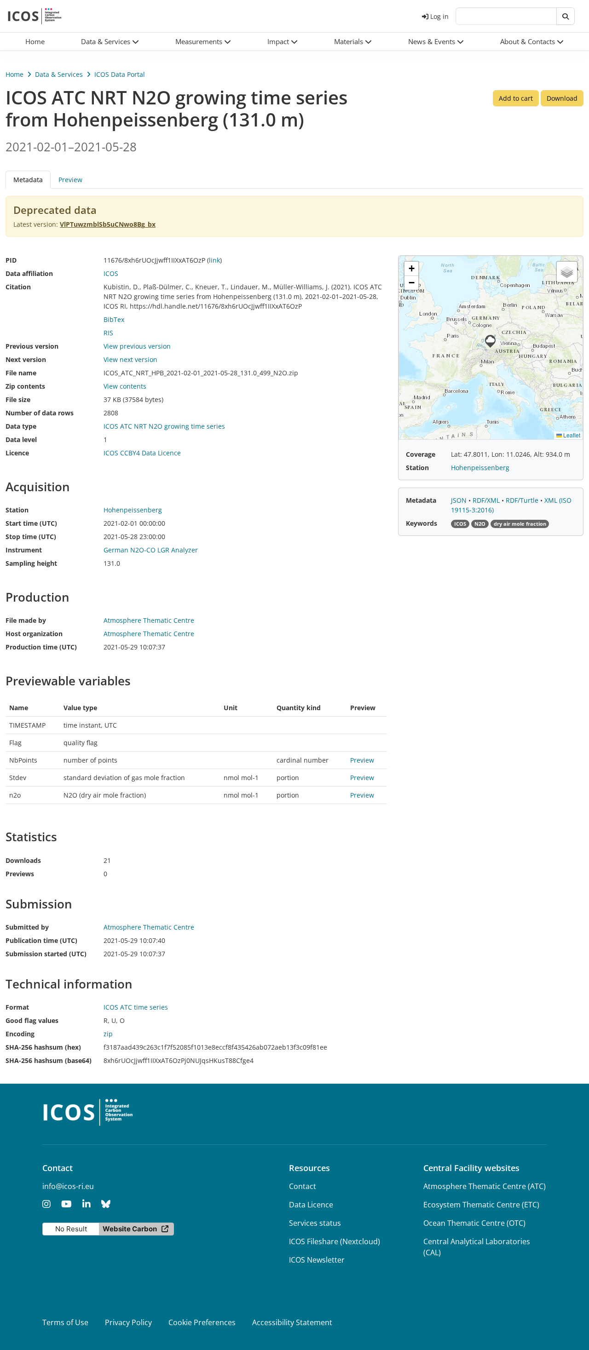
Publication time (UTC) (41, 940)
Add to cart (516, 98)
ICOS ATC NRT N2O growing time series (164, 426)
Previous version (32, 346)
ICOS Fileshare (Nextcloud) (334, 1241)
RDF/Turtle (523, 500)
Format (17, 1007)
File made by (26, 620)
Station (17, 510)
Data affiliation (29, 273)
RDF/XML (487, 500)
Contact (302, 1186)
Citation (18, 286)
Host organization (34, 633)
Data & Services (59, 74)
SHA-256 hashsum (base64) (49, 1060)
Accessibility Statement (292, 1322)
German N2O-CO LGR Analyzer (151, 550)
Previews (20, 873)
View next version (130, 359)
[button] (110, 42)
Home (14, 74)
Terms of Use (65, 1322)
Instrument (24, 550)
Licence (17, 452)
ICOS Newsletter (317, 1260)
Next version (26, 359)
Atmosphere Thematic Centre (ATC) (484, 1186)
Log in (439, 16)
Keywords (421, 523)
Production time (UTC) (41, 647)
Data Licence (311, 1205)
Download (562, 98)
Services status (315, 1223)
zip (108, 1033)
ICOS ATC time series (136, 1007)
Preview (70, 179)
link (214, 260)
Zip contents (25, 386)
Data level (21, 439)
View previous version (137, 346)
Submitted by (27, 927)
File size (18, 399)
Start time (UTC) (31, 523)
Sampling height (31, 563)
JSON (459, 500)
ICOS (111, 273)
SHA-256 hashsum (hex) (43, 1047)
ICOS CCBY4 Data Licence (142, 452)
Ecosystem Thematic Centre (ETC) (481, 1205)
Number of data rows (40, 412)
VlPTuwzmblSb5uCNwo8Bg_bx (108, 224)
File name (21, 372)
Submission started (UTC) (46, 953)
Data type (21, 426)
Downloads (23, 860)
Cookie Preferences (202, 1322)
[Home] (34, 16)
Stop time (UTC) (31, 536)
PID (11, 260)
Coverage (420, 454)
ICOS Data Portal (119, 74)
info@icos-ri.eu (68, 1186)
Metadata (421, 500)
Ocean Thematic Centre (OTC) (474, 1223)
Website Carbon (130, 1228)
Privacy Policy (128, 1322)
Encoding (20, 1033)
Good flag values (32, 1020)
